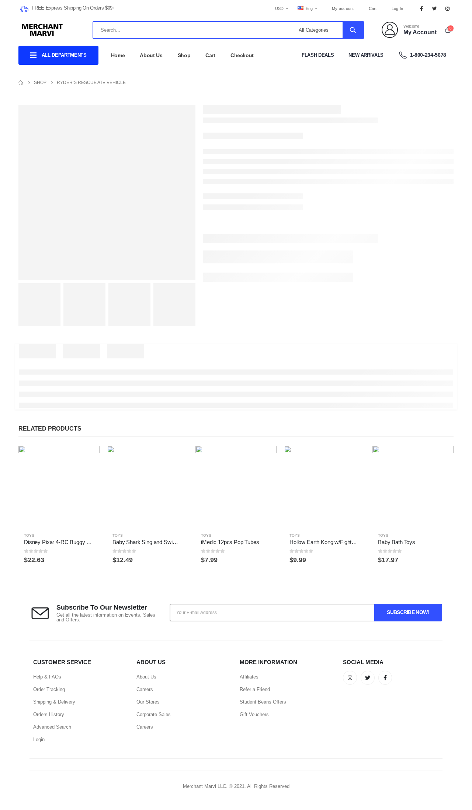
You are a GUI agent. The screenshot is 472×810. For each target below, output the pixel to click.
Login (39, 739)
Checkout (242, 55)
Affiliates (249, 677)
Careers (144, 689)
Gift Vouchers (254, 714)
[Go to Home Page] (21, 82)
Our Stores (148, 702)
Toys (29, 535)
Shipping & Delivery (54, 702)
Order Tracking (49, 689)
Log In (397, 8)
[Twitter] (434, 8)
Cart (373, 8)
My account (343, 8)
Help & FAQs (47, 677)
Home (118, 55)
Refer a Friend (255, 689)
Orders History (48, 714)
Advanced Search (52, 727)
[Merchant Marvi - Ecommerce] (42, 29)
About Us (151, 55)
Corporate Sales (153, 714)
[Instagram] (447, 8)
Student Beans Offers (263, 702)
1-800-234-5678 (427, 55)
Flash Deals (318, 55)
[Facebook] (421, 8)
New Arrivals (366, 55)
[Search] (353, 30)
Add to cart (87, 457)
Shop (184, 55)
